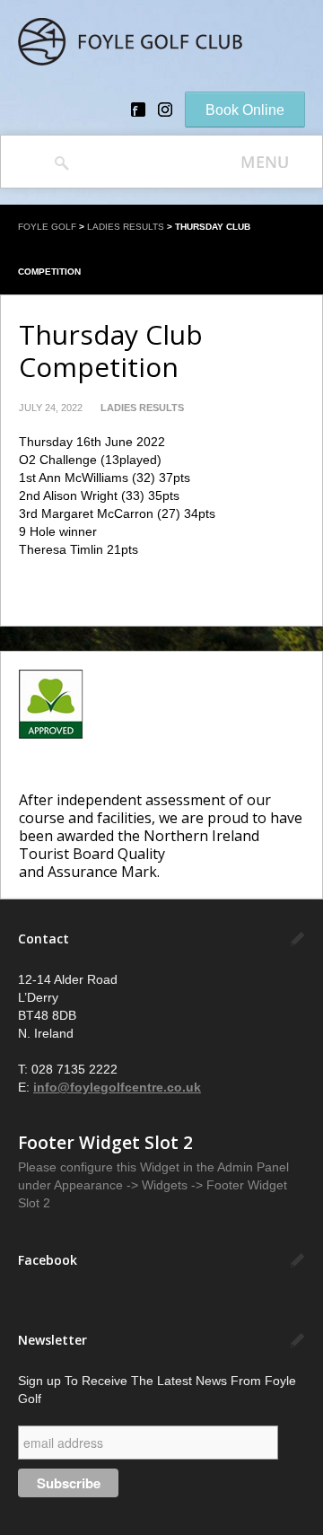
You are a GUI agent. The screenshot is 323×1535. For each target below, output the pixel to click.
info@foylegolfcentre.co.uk (117, 1087)
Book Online (244, 110)
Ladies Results (125, 227)
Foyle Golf (47, 227)
